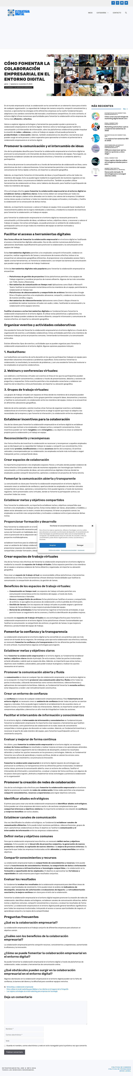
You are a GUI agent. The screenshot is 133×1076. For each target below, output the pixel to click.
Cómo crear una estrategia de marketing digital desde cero (116, 118)
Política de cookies (54, 550)
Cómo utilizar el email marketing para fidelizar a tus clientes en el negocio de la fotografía (37, 989)
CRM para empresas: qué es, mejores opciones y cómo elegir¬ (115, 152)
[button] (92, 526)
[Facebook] (113, 3)
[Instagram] (117, 3)
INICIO (90, 13)
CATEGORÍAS (101, 13)
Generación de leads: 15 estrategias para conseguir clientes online (115, 174)
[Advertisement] (66, 34)
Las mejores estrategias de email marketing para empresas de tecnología (32, 991)
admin (6, 84)
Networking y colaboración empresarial (18, 87)
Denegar (80, 545)
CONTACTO (117, 13)
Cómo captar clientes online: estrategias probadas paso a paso (116, 162)
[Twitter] (126, 3)
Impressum (81, 550)
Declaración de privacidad (69, 550)
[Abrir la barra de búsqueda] (126, 13)
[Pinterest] (122, 3)
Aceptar (53, 545)
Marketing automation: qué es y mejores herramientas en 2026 (116, 129)
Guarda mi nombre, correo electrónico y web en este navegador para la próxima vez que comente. (46, 1046)
